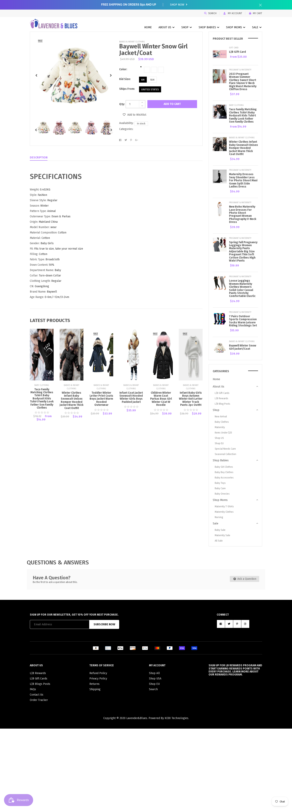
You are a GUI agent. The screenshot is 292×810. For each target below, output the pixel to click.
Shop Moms (234, 27)
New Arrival (221, 416)
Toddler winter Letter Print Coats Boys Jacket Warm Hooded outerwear (101, 399)
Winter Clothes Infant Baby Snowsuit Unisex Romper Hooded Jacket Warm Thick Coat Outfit (71, 400)
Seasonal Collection (225, 454)
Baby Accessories (224, 477)
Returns (94, 684)
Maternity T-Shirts (224, 506)
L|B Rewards (221, 398)
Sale (255, 27)
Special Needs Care (225, 448)
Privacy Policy (98, 678)
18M (152, 79)
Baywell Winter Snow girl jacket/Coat (153, 50)
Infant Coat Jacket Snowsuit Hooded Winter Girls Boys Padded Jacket (131, 397)
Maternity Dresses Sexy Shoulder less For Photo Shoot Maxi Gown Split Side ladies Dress (243, 180)
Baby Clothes (222, 422)
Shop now (177, 4)
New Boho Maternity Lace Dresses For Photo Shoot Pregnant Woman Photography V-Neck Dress (242, 214)
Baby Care (220, 488)
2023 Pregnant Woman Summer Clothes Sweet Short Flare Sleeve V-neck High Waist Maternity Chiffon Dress (242, 81)
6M (143, 79)
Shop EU (219, 443)
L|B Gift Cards (222, 393)
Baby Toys (220, 483)
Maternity (220, 427)
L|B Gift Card (237, 52)
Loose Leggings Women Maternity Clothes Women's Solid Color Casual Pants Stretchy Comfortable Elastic (242, 288)
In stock (141, 123)
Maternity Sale (222, 535)
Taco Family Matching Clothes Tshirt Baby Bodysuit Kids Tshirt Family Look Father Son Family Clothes (42, 398)
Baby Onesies (222, 493)
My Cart (257, 13)
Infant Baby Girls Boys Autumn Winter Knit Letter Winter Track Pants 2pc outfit (190, 399)
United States (150, 89)
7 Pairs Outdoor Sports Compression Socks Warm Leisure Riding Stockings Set (243, 321)
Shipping (95, 689)
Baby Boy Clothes (224, 472)
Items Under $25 (223, 432)
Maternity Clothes (224, 511)
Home (148, 27)
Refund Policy (98, 673)
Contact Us (36, 694)
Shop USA (155, 678)
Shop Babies (208, 27)
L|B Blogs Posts (40, 684)
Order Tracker (39, 700)
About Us (165, 27)
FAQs (33, 689)
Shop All (154, 673)
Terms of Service (101, 665)
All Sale (219, 540)
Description (38, 157)
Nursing (219, 517)
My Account (234, 13)
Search (212, 13)
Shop (185, 27)
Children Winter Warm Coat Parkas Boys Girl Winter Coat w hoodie (161, 399)
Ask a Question (246, 579)
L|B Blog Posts (222, 403)
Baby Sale (220, 530)
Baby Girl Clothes (224, 467)
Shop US (219, 438)
